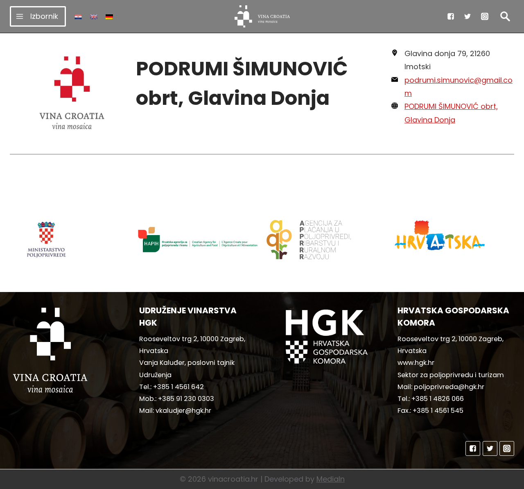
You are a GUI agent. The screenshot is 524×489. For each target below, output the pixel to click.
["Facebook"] (450, 16)
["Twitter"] (467, 16)
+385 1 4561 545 (438, 410)
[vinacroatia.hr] (262, 16)
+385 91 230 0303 (186, 398)
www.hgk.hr (416, 362)
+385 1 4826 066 (437, 398)
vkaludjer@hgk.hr (183, 410)
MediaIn (330, 479)
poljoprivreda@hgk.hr (449, 387)
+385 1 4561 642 (178, 387)
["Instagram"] (484, 16)
